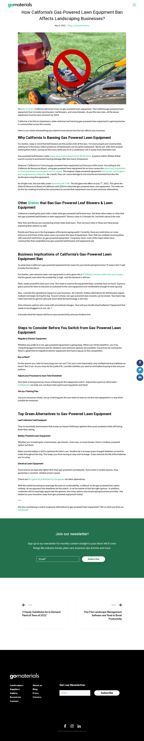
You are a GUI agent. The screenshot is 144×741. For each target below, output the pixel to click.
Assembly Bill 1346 (61, 183)
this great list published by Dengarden (46, 479)
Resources (15, 697)
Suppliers (15, 689)
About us (37, 685)
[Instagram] (72, 727)
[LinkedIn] (79, 727)
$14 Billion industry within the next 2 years (103, 274)
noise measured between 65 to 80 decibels (70, 156)
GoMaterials (24, 385)
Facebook (22, 510)
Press (36, 693)
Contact (14, 701)
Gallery (14, 693)
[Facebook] (64, 727)
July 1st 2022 (27, 109)
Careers (37, 697)
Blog (70, 26)
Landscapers (16, 685)
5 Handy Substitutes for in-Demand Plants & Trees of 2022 (41, 610)
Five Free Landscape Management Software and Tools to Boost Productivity (103, 612)
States (33, 203)
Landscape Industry (81, 26)
